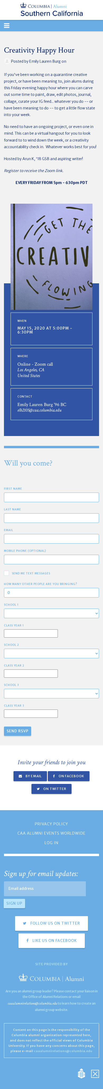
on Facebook (71, 776)
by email (33, 776)
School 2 (11, 645)
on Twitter (54, 789)
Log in (51, 842)
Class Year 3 (14, 705)
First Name (13, 488)
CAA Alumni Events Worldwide (51, 833)
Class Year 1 (14, 625)
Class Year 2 (14, 665)
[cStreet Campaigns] (95, 1073)
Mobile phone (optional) (25, 551)
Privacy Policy (51, 824)
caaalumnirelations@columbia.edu (32, 1003)
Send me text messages (31, 573)
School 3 (11, 685)
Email (8, 530)
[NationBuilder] (84, 1073)
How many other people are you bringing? (40, 584)
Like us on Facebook (54, 940)
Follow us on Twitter (54, 923)
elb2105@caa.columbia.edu (39, 410)
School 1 (11, 605)
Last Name (12, 509)
